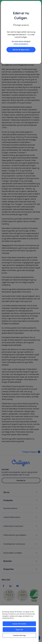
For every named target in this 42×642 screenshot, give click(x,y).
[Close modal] (36, 5)
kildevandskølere (21, 44)
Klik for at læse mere (21, 49)
